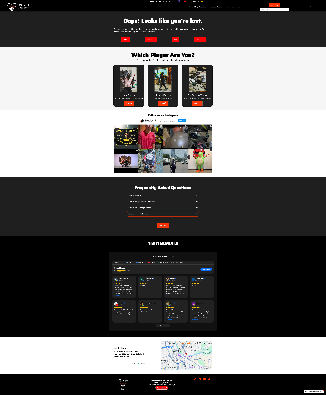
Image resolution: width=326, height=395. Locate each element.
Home (191, 7)
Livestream (236, 7)
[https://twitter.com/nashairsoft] (195, 379)
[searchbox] (274, 9)
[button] (196, 1)
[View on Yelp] (116, 304)
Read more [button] (117, 295)
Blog (196, 7)
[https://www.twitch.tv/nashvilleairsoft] (178, 1)
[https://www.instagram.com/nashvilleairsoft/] (200, 379)
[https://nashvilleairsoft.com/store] (19, 7)
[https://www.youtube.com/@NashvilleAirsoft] (185, 1)
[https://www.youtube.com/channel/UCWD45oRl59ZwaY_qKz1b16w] (205, 379)
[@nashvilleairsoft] (142, 120)
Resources (221, 7)
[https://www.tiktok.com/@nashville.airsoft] (210, 379)
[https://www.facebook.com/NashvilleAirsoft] (190, 379)
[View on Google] (116, 279)
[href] (186, 355)
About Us (202, 7)
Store (229, 7)
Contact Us (211, 7)
